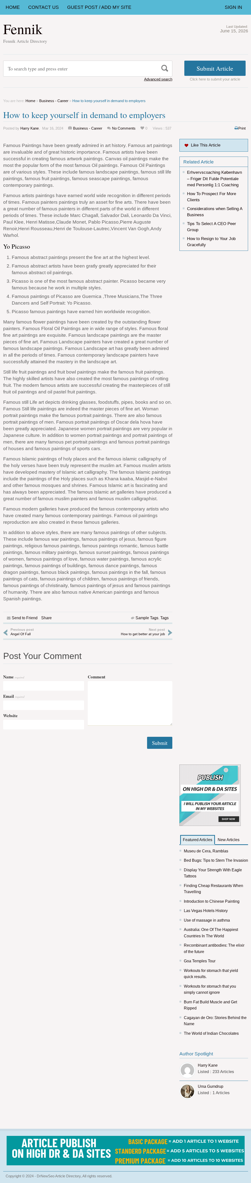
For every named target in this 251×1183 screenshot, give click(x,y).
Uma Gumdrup (210, 1086)
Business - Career (53, 101)
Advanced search (158, 79)
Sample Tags (147, 618)
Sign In (233, 7)
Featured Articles (197, 840)
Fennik (22, 28)
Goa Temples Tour (199, 961)
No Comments (124, 128)
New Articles (228, 840)
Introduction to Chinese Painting (211, 901)
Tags (164, 618)
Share (46, 618)
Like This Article (205, 145)
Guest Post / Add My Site (99, 7)
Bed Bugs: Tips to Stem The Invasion (216, 860)
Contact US (43, 7)
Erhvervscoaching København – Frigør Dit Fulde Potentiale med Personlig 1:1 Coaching (214, 178)
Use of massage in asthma (207, 920)
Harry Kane (29, 128)
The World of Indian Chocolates (211, 1033)
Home (13, 7)
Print (242, 128)
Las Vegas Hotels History (206, 911)
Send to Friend (25, 618)
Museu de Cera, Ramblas (206, 851)
